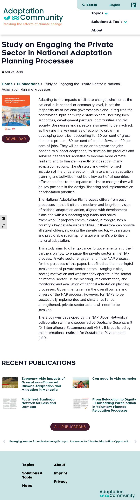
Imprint (60, 473)
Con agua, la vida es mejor (114, 378)
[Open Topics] (106, 13)
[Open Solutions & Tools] (125, 22)
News (27, 486)
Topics (28, 465)
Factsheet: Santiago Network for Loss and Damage (39, 403)
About (59, 465)
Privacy (61, 482)
